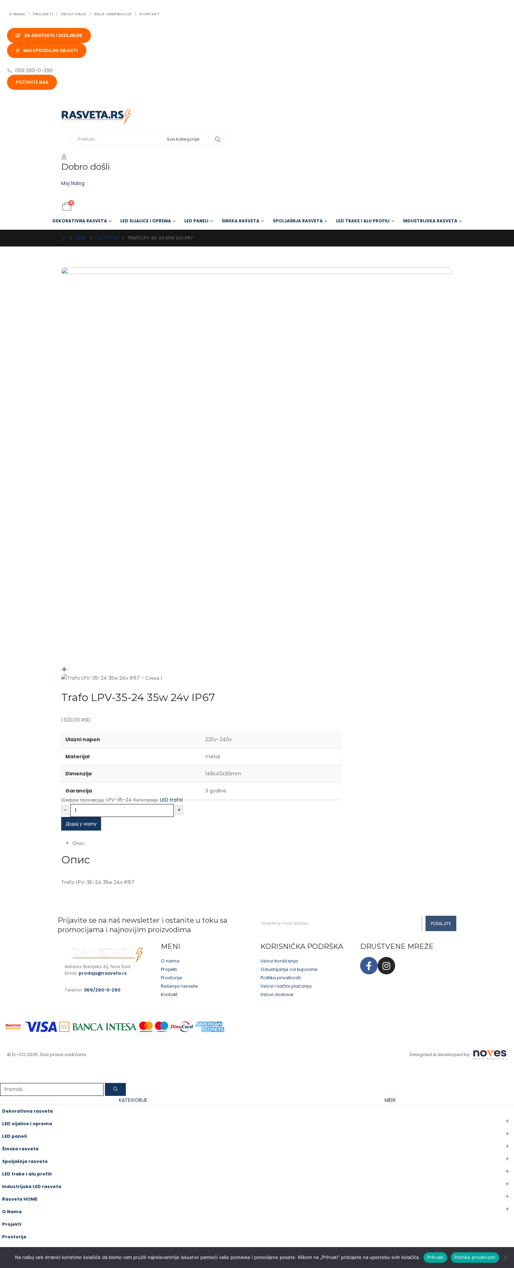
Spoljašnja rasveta (298, 221)
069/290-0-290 (102, 990)
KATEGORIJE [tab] (133, 1100)
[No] (505, 1257)
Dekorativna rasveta (79, 221)
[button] (4, 1078)
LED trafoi (171, 799)
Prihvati (435, 1257)
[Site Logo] (96, 117)
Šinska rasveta (240, 221)
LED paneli (196, 221)
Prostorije (73, 14)
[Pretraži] (218, 139)
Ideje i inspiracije (112, 14)
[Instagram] (386, 965)
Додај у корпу (81, 823)
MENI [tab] (390, 1100)
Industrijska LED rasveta (31, 1186)
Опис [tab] (78, 843)
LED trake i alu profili (363, 221)
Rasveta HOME (19, 1199)
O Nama (17, 14)
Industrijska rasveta (430, 221)
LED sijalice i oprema (145, 221)
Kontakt (150, 14)
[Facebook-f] (369, 965)
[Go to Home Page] (63, 238)
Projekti (43, 14)
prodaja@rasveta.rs (103, 973)
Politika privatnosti (475, 1257)
